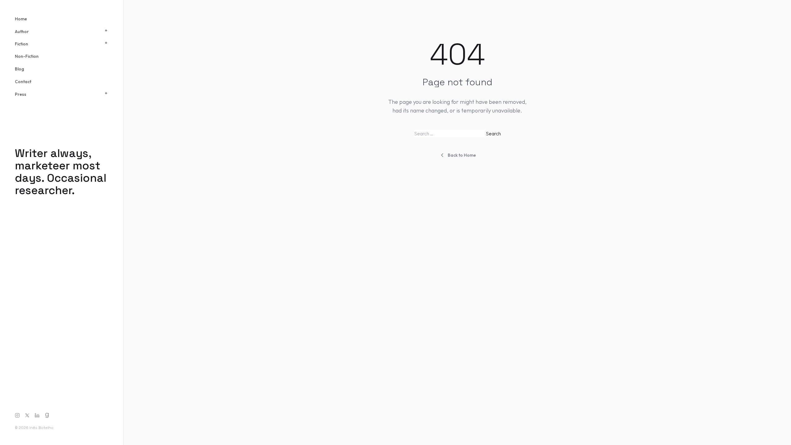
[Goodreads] (46, 415)
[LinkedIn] (37, 415)
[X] (27, 415)
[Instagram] (17, 415)
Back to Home (462, 155)
